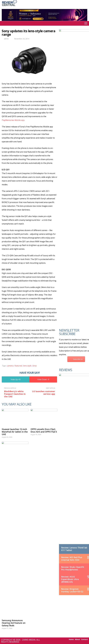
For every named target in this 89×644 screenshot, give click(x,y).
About (77, 639)
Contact (84, 639)
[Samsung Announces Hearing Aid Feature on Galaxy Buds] (15, 529)
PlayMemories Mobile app (13, 120)
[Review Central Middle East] (9, 6)
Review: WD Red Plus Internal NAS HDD (71, 558)
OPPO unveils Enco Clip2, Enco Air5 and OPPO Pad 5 (44, 430)
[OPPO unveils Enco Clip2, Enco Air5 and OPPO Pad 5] (44, 417)
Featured (18, 365)
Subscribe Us (78, 359)
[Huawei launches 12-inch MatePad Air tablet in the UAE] (15, 417)
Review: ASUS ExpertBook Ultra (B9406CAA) (70, 579)
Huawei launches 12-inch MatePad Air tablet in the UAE (15, 432)
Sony (34, 365)
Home (71, 639)
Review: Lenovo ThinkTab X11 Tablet (74, 549)
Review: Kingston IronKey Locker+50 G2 (72, 590)
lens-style (27, 365)
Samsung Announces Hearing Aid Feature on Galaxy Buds (13, 623)
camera (10, 365)
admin (6, 39)
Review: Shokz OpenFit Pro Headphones (72, 568)
